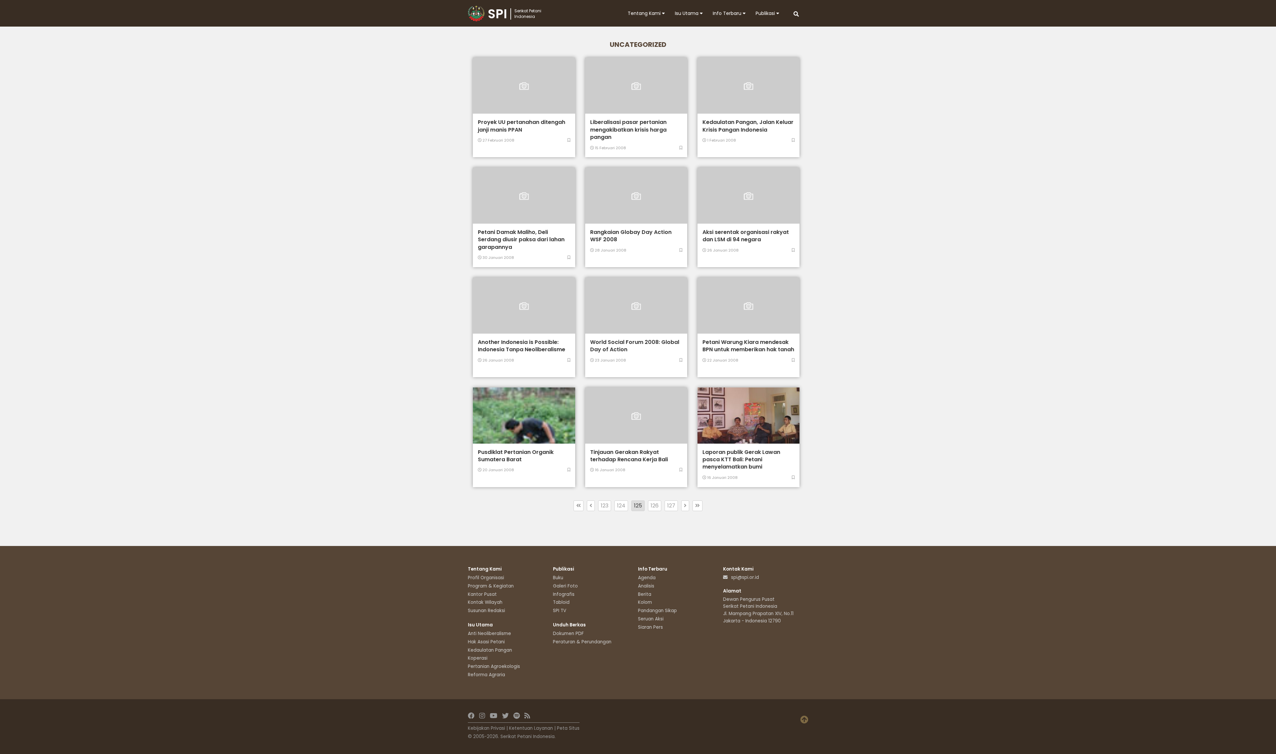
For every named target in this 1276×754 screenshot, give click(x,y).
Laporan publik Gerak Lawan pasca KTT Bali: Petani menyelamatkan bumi (741, 459)
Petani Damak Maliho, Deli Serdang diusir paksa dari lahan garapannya (521, 239)
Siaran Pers (650, 627)
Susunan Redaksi (486, 610)
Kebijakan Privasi (486, 728)
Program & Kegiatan (491, 586)
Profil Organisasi (486, 578)
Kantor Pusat (482, 594)
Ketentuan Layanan (531, 728)
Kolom (645, 602)
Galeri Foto (565, 586)
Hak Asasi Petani (486, 642)
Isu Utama (687, 13)
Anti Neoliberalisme (489, 633)
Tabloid (561, 602)
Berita (644, 594)
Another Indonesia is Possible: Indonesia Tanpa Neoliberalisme (521, 345)
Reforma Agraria (486, 675)
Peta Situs (568, 728)
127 (671, 505)
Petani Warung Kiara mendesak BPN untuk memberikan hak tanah (748, 345)
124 (621, 505)
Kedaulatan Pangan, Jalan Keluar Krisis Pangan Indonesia (748, 125)
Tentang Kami (645, 13)
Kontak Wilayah (485, 602)
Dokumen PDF (568, 633)
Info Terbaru (728, 13)
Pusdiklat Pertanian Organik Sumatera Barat (516, 455)
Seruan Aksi (651, 619)
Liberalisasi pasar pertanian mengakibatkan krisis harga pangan (628, 129)
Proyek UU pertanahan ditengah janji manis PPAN (521, 125)
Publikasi (766, 13)
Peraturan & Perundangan (582, 642)
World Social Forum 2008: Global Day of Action (634, 345)
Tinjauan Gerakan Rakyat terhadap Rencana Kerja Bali (629, 455)
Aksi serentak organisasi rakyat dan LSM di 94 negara (745, 235)
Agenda (647, 578)
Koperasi (477, 658)
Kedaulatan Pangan (490, 650)
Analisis (646, 586)
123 (604, 505)
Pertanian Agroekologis (494, 666)
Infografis (564, 594)
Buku (558, 578)
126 (655, 505)
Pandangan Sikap (657, 610)
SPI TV (559, 610)
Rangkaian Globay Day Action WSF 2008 (631, 235)
